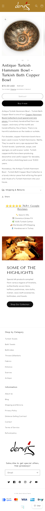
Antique (8, 378)
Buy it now (22, 103)
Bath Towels (10, 344)
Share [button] (7, 196)
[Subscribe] (37, 473)
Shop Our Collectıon (20, 304)
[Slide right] (28, 60)
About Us (9, 394)
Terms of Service (12, 427)
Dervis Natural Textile (25, 493)
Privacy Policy (11, 410)
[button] (3, 6)
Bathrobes (9, 350)
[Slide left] (17, 60)
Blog (7, 399)
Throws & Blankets (13, 355)
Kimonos (8, 367)
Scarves (8, 372)
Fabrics (8, 361)
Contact (8, 422)
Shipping (13, 89)
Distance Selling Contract (16, 416)
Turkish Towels (11, 339)
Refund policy (11, 433)
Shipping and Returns (14, 405)
